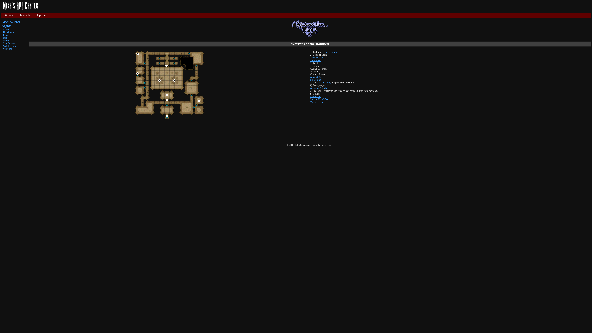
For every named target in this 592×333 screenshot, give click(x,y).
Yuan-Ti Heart (317, 102)
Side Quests (9, 43)
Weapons (7, 48)
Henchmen (8, 32)
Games (9, 15)
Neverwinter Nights (11, 24)
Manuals (25, 15)
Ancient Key (316, 57)
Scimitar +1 (315, 96)
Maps (5, 37)
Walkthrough (9, 46)
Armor (6, 29)
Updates (42, 15)
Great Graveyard (330, 52)
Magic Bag (315, 79)
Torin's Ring (316, 60)
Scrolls (6, 40)
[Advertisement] (316, 6)
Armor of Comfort (319, 88)
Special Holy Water (319, 99)
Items (5, 35)
